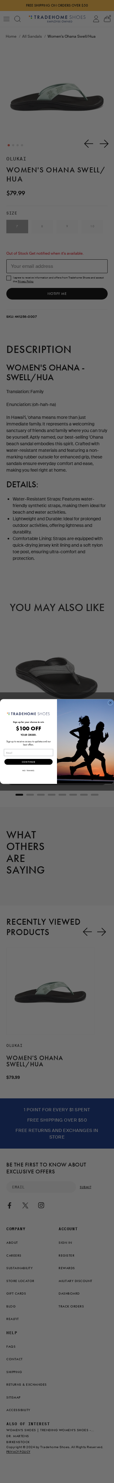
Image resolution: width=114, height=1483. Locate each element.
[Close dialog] (110, 703)
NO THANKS (28, 771)
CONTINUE (28, 762)
